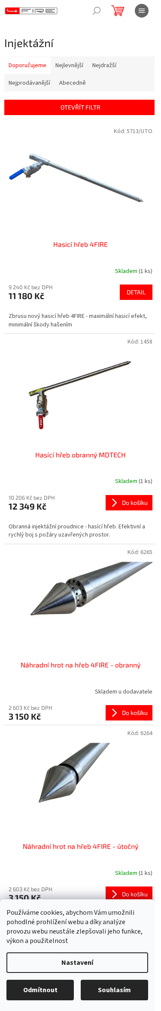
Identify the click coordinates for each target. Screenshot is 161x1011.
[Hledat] (96, 10)
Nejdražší (104, 65)
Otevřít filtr (80, 107)
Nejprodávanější (29, 83)
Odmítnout (40, 990)
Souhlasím (114, 990)
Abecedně (72, 83)
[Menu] (141, 10)
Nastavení (77, 962)
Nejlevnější (69, 65)
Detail (136, 292)
